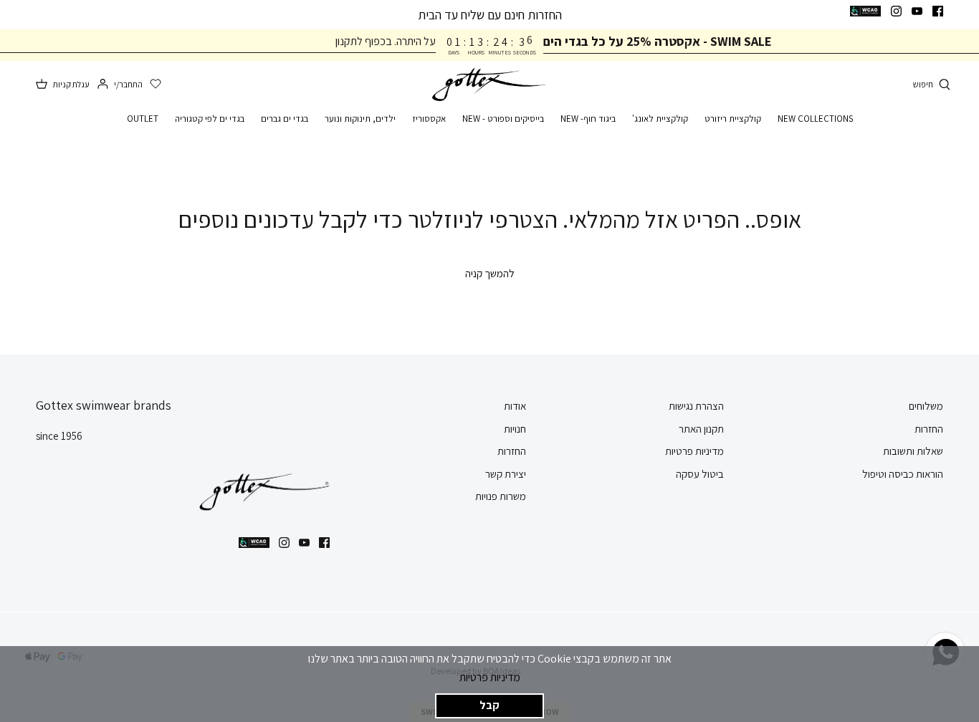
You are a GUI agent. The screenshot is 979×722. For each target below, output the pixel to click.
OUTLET (142, 118)
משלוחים (926, 406)
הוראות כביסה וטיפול (902, 474)
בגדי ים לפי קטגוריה (209, 118)
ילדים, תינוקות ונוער (360, 118)
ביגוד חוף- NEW (588, 118)
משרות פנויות (500, 496)
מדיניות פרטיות (489, 677)
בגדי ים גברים (284, 118)
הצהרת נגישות (696, 406)
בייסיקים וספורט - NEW (503, 118)
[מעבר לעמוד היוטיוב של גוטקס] (917, 11)
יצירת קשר (505, 474)
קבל (489, 705)
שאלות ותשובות (913, 451)
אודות (515, 406)
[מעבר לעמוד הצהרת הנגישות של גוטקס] (865, 11)
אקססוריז (429, 118)
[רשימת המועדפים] (155, 84)
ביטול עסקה (700, 474)
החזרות (928, 428)
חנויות (515, 428)
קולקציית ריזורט (733, 118)
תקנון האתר (701, 428)
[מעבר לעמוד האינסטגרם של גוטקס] (896, 11)
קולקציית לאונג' (660, 118)
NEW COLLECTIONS (815, 118)
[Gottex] (489, 85)
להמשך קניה (490, 273)
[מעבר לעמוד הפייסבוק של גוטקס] (937, 11)
